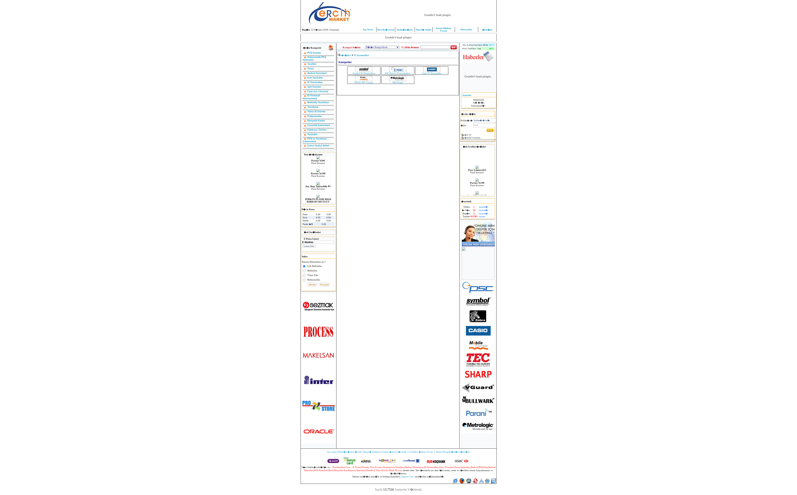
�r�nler (346, 55)
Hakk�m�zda (405, 29)
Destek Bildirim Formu (443, 29)
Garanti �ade (388, 452)
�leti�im (487, 29)
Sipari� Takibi (423, 29)
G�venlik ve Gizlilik (406, 452)
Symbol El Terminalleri (364, 73)
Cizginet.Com (407, 476)
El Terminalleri (361, 55)
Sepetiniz (466, 95)
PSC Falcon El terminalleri (397, 73)
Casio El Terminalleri (432, 73)
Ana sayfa (331, 452)
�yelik (358, 452)
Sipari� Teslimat (371, 452)
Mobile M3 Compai (363, 82)
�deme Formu (426, 452)
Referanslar (466, 29)
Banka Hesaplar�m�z (447, 452)
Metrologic (397, 82)
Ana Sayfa (368, 29)
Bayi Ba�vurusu (385, 29)
